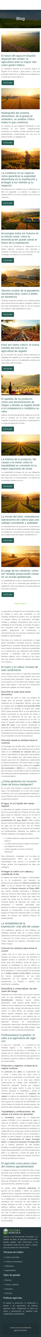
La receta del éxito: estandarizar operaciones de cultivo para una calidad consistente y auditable (20, 519)
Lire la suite (7, 83)
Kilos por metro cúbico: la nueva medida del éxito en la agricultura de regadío (20, 347)
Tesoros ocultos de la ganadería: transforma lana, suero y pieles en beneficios (20, 293)
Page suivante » (21, 603)
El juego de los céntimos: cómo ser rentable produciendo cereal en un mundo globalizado (20, 573)
